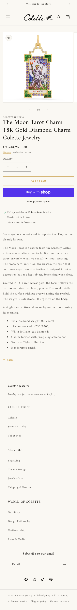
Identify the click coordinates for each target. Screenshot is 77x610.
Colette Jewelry (25, 595)
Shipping (7, 152)
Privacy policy (61, 595)
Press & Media (16, 539)
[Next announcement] (69, 4)
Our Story (14, 512)
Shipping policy (38, 601)
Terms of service (19, 601)
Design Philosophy (19, 521)
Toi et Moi (14, 435)
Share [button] (10, 359)
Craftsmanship (16, 530)
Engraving (14, 460)
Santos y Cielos (17, 426)
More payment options (38, 202)
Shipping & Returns (19, 487)
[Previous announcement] (7, 4)
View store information (21, 222)
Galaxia (12, 417)
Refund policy (44, 595)
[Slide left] (29, 110)
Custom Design (17, 469)
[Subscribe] (64, 564)
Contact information (60, 601)
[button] (8, 17)
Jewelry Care (15, 478)
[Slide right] (47, 110)
